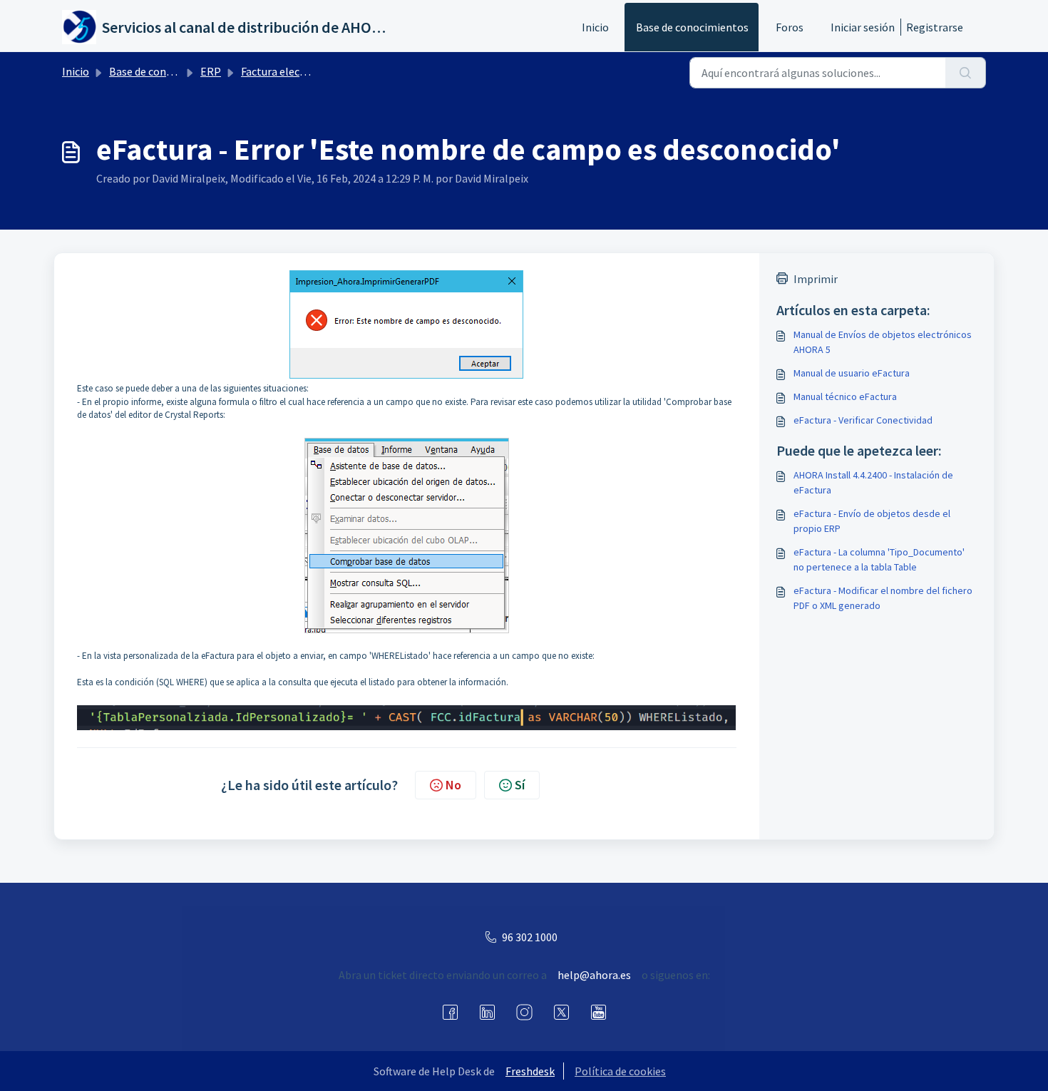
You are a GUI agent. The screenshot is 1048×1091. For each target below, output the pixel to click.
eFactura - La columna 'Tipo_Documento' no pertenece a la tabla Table (879, 559)
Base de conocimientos (692, 27)
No (453, 785)
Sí (520, 785)
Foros (789, 27)
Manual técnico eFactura (845, 396)
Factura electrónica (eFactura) (314, 71)
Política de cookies (620, 1071)
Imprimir (815, 279)
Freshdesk (530, 1071)
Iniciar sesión (863, 27)
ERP (210, 71)
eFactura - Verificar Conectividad (863, 420)
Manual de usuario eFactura (851, 373)
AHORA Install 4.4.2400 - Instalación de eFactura (873, 482)
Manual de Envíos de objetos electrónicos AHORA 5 (882, 342)
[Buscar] (965, 72)
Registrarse (934, 27)
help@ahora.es (594, 975)
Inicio (595, 27)
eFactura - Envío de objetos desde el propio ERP (871, 521)
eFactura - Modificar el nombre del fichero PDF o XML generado (882, 598)
